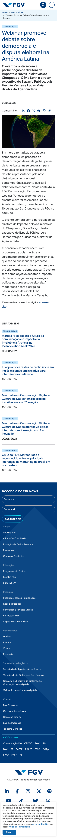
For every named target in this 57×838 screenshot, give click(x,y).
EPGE (6, 755)
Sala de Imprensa (12, 722)
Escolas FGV (9, 577)
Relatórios (8, 550)
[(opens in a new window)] (7, 792)
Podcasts (8, 654)
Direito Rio (40, 743)
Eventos (7, 642)
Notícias (7, 636)
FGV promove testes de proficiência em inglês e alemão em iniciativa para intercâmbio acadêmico (28, 370)
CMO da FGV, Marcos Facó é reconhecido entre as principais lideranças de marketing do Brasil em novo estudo (26, 460)
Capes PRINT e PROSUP (15, 621)
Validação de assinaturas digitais (20, 690)
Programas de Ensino (14, 571)
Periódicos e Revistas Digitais (18, 609)
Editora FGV (9, 582)
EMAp (45, 749)
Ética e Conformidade (14, 538)
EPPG (14, 755)
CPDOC (28, 743)
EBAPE (28, 749)
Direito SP (8, 749)
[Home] (15, 4)
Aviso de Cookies (40, 824)
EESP (37, 749)
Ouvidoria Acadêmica (14, 711)
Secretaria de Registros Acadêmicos (22, 669)
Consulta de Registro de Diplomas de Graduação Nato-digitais (22, 683)
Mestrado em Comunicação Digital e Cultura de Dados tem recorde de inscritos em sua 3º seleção (26, 398)
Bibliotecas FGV (11, 615)
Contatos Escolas (12, 717)
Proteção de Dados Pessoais (18, 544)
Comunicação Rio (12, 743)
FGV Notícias (17, 12)
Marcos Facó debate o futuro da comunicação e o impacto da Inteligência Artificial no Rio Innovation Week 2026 (23, 341)
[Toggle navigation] (52, 5)
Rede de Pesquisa (12, 603)
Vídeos (6, 648)
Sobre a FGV (9, 532)
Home (4, 12)
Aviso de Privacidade (19, 826)
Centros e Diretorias (13, 556)
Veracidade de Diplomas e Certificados (23, 675)
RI (21, 755)
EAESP (19, 749)
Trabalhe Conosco (12, 728)
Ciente (9, 832)
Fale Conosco (10, 705)
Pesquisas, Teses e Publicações (19, 597)
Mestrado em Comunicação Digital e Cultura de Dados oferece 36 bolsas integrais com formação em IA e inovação (26, 428)
